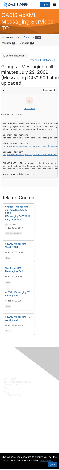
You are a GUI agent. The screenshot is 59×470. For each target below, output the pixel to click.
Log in (45, 4)
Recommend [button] (49, 90)
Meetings (8, 43)
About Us (8, 451)
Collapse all (49, 59)
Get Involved (9, 415)
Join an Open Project (14, 419)
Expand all (35, 59)
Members (26, 43)
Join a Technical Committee (17, 424)
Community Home (10, 37)
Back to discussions (15, 55)
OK (53, 464)
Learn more (46, 460)
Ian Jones (29, 108)
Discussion (32, 37)
